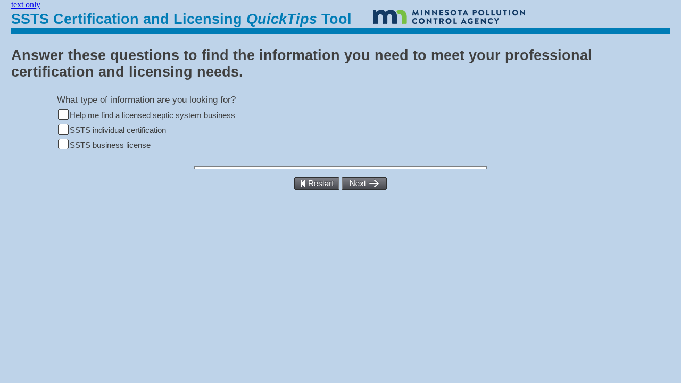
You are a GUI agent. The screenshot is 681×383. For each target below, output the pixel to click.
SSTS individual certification (118, 130)
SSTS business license (110, 145)
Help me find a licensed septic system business (152, 115)
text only (25, 4)
